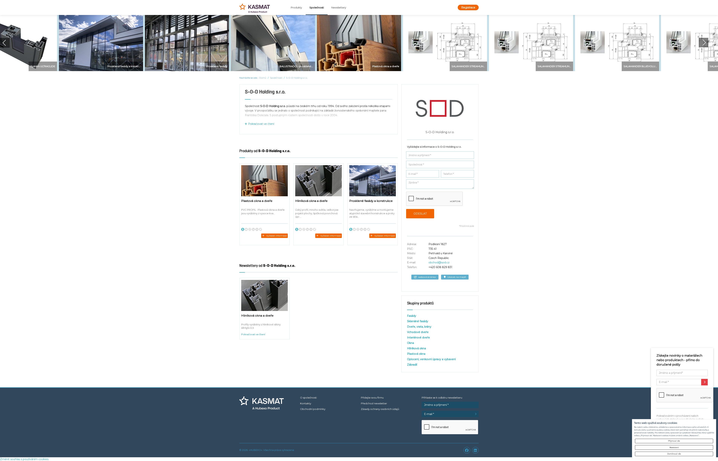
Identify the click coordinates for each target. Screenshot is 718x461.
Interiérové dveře (418, 337)
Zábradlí (412, 364)
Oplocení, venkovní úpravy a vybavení (431, 359)
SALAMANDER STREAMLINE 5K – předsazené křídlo (568, 66)
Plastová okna (416, 353)
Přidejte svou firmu (372, 397)
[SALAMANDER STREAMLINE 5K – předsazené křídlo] (531, 43)
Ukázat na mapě (456, 277)
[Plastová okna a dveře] (359, 43)
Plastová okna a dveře (385, 66)
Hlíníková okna (416, 348)
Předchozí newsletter (374, 403)
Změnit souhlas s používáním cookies (24, 459)
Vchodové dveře (418, 332)
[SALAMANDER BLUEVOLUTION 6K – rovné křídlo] (617, 43)
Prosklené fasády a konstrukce (126, 66)
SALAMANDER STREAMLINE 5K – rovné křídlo (478, 66)
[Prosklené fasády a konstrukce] (101, 43)
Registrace (468, 7)
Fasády (411, 315)
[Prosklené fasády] (187, 43)
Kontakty (305, 403)
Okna (410, 343)
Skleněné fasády (417, 321)
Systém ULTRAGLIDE (42, 66)
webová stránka (427, 277)
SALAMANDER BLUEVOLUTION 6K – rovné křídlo (653, 66)
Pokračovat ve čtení (261, 124)
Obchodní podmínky (312, 408)
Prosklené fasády (216, 66)
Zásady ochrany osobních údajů (380, 408)
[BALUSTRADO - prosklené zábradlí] (273, 43)
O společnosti (308, 397)
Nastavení (674, 447)
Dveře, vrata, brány (419, 326)
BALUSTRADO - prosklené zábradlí (300, 66)
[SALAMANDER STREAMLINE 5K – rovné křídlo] (445, 43)
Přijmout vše (674, 441)
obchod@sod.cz (439, 262)
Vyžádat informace (276, 235)
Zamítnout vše (674, 454)
